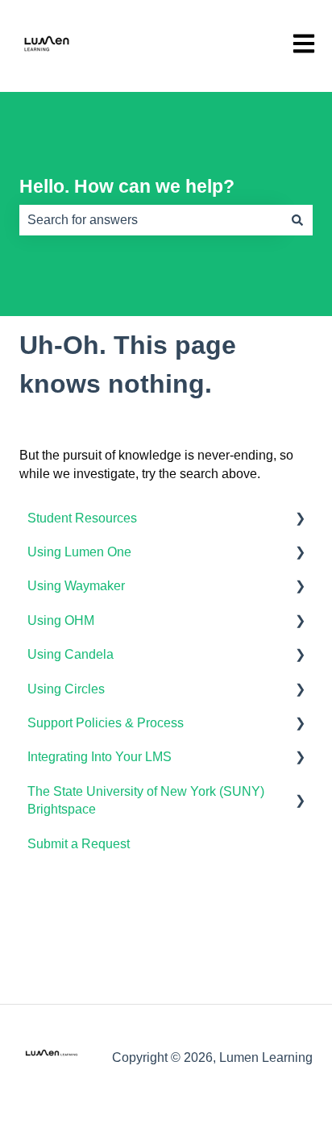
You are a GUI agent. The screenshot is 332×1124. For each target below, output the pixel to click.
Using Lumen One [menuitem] (79, 552)
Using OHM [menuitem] (60, 620)
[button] (300, 519)
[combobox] (150, 220)
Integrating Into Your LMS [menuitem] (99, 757)
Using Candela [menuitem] (70, 654)
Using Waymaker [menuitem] (76, 586)
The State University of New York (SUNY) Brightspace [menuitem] (145, 800)
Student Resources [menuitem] (82, 518)
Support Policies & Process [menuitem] (105, 723)
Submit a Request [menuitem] (78, 844)
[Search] (297, 220)
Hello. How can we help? (126, 186)
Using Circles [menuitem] (66, 689)
